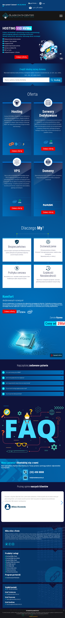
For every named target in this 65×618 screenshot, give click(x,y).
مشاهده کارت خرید (37, 7)
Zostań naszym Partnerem (12, 577)
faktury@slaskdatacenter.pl (13, 599)
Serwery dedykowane (11, 568)
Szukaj (57, 79)
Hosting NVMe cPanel (11, 556)
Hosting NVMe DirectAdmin (13, 558)
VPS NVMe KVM (10, 566)
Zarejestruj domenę (11, 570)
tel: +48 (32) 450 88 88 (12, 589)
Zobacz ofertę (21, 57)
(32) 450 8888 (37, 472)
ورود (43, 3)
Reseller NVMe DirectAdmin (13, 562)
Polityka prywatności (33, 616)
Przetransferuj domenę (12, 572)
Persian (34, 3)
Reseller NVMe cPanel (11, 560)
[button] (62, 503)
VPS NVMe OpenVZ (11, 564)
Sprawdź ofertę (57, 355)
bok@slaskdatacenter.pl (37, 477)
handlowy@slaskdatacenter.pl (14, 604)
